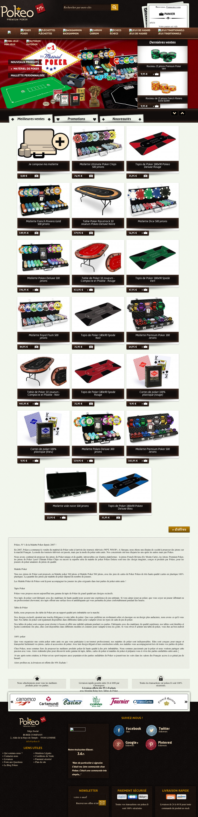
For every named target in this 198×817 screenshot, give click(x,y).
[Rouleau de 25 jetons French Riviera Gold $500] (163, 86)
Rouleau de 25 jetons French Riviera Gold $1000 (164, 67)
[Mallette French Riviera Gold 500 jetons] (43, 200)
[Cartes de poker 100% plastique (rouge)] (152, 371)
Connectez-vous (173, 6)
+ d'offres (179, 529)
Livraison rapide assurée (90, 682)
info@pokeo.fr (33, 741)
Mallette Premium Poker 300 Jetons (153, 336)
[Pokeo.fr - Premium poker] (23, 11)
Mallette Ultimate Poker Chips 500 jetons (98, 165)
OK (115, 7)
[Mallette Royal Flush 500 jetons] (43, 314)
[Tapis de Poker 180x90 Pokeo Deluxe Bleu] (125, 485)
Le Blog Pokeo (11, 765)
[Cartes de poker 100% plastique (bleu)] (43, 428)
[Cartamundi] (25, 701)
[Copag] (72, 701)
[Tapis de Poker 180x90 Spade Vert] (152, 257)
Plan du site (40, 762)
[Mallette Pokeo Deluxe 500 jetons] (43, 257)
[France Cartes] (119, 701)
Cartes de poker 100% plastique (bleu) (43, 450)
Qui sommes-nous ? (13, 753)
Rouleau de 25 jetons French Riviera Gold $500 (164, 99)
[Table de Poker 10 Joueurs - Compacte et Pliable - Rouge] (98, 257)
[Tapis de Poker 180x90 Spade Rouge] (98, 371)
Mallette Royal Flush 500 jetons (43, 336)
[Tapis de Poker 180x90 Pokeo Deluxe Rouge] (152, 143)
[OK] (102, 803)
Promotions (76, 119)
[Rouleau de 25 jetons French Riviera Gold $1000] (163, 54)
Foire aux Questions (13, 762)
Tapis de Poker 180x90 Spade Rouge (98, 393)
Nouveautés (122, 119)
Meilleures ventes (30, 119)
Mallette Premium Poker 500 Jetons (153, 450)
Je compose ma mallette (43, 164)
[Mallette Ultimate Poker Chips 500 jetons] (98, 143)
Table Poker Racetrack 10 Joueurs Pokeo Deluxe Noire (98, 222)
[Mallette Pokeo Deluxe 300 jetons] (98, 428)
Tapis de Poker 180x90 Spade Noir (98, 336)
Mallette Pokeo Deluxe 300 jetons (98, 450)
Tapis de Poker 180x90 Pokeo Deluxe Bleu (125, 507)
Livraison (8, 759)
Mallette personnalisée (30, 75)
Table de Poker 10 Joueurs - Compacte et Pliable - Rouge (98, 279)
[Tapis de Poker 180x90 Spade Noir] (98, 314)
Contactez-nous (11, 756)
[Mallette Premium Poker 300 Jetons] (152, 314)
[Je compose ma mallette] (43, 143)
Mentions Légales (43, 753)
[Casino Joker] (49, 701)
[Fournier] (96, 701)
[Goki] (166, 701)
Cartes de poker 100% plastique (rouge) (153, 393)
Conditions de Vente (44, 756)
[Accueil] (10, 33)
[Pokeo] (33, 723)
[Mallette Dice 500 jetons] (152, 200)
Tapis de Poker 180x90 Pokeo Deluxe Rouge (152, 165)
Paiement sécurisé (43, 759)
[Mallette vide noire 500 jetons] (70, 485)
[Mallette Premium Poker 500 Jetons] (152, 428)
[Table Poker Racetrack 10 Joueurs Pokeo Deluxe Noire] (98, 200)
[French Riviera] (143, 701)
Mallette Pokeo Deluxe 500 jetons (43, 279)
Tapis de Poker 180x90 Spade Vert (152, 279)
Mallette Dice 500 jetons (152, 221)
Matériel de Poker (23, 68)
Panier (169, 14)
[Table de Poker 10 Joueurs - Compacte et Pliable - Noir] (43, 371)
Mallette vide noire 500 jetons (71, 505)
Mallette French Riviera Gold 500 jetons (43, 222)
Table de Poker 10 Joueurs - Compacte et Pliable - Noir (43, 393)
